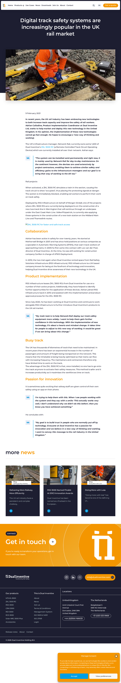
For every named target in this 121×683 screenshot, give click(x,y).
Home (10, 5)
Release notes (11, 632)
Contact (70, 5)
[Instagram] (66, 577)
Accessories (10, 622)
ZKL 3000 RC (47, 147)
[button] (116, 656)
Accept (74, 676)
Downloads (46, 5)
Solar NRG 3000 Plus (14, 618)
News (37, 5)
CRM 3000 (10, 608)
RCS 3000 (10, 615)
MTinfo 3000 (11, 598)
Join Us (55, 5)
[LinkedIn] (73, 577)
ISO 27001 (38, 618)
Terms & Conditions (42, 608)
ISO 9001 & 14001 (41, 615)
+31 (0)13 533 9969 (101, 616)
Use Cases (30, 5)
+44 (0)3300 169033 (73, 618)
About (62, 5)
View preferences (103, 676)
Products (18, 5)
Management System (43, 612)
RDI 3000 (9, 612)
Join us (37, 605)
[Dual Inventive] (4, 5)
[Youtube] (79, 577)
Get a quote (110, 5)
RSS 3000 (9, 605)
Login (36, 622)
